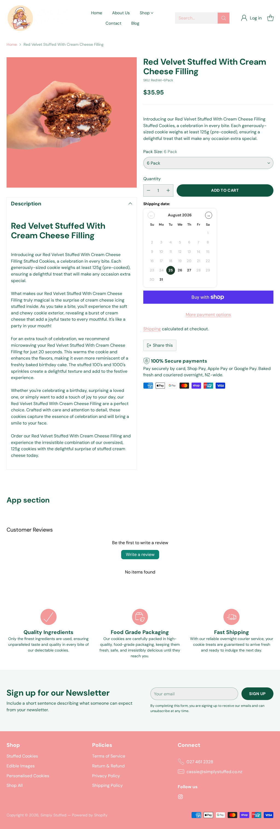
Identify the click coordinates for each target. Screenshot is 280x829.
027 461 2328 (199, 762)
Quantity (152, 179)
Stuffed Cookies (22, 756)
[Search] (224, 18)
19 (180, 261)
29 (208, 270)
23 (152, 270)
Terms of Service (108, 756)
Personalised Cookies (28, 776)
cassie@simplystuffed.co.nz (214, 772)
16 (152, 261)
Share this (163, 345)
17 (161, 261)
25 (170, 270)
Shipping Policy (107, 785)
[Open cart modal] (270, 18)
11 (171, 251)
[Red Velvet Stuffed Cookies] (72, 122)
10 (161, 251)
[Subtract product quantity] (148, 190)
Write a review (140, 554)
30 (152, 279)
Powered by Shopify (89, 815)
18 (170, 261)
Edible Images (21, 766)
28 (198, 270)
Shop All (15, 785)
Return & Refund (108, 766)
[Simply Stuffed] (41, 18)
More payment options (208, 314)
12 (180, 251)
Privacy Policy (106, 776)
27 (189, 270)
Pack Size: (160, 151)
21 (198, 261)
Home (12, 44)
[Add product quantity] (168, 190)
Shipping (152, 329)
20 (189, 261)
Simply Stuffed (53, 815)
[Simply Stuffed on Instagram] (180, 797)
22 (208, 261)
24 (161, 270)
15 (207, 251)
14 (198, 251)
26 (180, 270)
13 (189, 251)
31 (161, 279)
